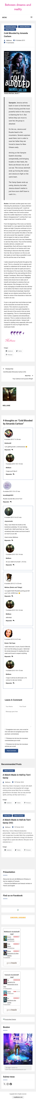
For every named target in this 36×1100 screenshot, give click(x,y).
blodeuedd (8, 443)
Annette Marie (7, 957)
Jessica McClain (25, 26)
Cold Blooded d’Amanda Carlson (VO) (14, 372)
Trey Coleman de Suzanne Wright (22, 379)
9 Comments (10, 43)
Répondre (8, 450)
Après (9, 991)
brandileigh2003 (8, 495)
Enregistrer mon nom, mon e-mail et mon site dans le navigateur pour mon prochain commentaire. (16, 732)
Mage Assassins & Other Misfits (13, 953)
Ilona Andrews (7, 1004)
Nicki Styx (7, 815)
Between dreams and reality (18, 7)
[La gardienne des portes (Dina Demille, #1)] (5, 1002)
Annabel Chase (11, 940)
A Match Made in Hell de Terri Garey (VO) (17, 821)
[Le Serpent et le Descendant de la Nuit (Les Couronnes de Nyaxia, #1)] (5, 983)
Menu (4, 17)
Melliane (8, 467)
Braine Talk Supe (10, 643)
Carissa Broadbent (8, 988)
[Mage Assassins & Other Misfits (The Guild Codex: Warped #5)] (5, 955)
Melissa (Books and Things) (13, 587)
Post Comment (11, 751)
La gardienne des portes (11, 1000)
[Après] (5, 995)
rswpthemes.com (18, 1097)
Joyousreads (9, 521)
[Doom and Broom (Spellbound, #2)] (5, 940)
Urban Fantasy (10, 29)
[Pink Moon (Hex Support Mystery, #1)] (5, 947)
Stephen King (11, 993)
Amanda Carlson (11, 26)
